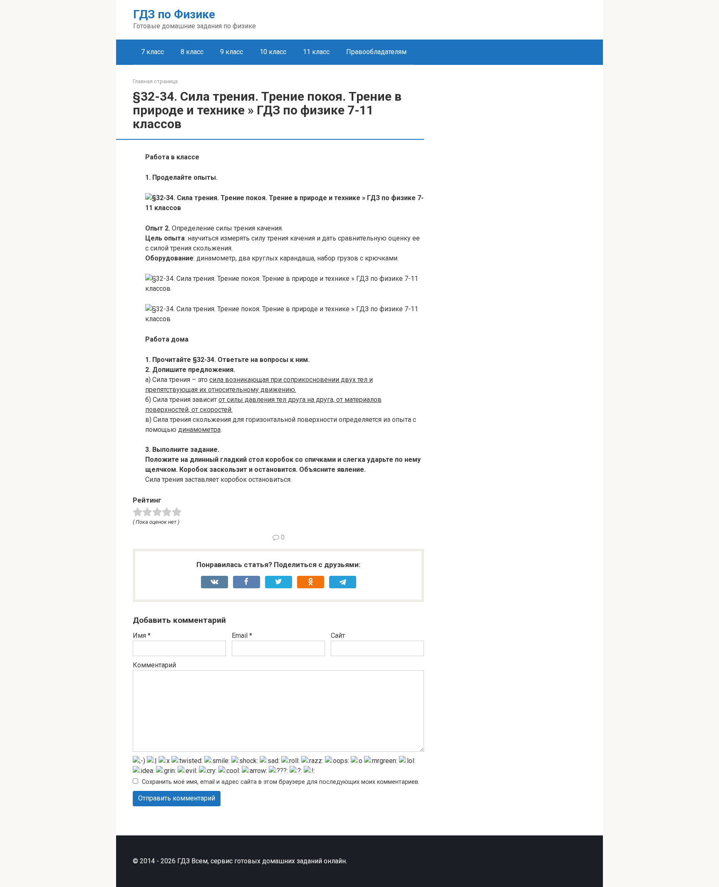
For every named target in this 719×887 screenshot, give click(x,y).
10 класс (273, 52)
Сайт (338, 635)
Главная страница (155, 81)
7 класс (152, 52)
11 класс (316, 52)
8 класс (192, 52)
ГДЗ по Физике (174, 14)
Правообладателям (376, 52)
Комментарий (154, 665)
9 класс (231, 52)
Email (242, 635)
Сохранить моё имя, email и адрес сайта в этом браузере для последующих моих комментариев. (280, 781)
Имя (142, 635)
